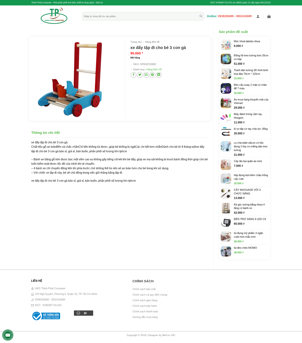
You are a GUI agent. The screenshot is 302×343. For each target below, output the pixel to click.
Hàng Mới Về (152, 42)
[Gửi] (201, 16)
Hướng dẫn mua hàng (145, 317)
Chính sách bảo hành (144, 305)
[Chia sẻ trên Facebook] (133, 75)
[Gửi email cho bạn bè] (146, 75)
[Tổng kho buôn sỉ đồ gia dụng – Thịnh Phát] (54, 15)
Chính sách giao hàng (144, 300)
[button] (258, 16)
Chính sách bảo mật (144, 289)
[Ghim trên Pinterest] (152, 75)
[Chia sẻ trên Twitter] (140, 75)
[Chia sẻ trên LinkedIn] (159, 75)
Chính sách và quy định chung (149, 294)
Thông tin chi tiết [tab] (45, 133)
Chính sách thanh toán (145, 311)
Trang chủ (136, 42)
